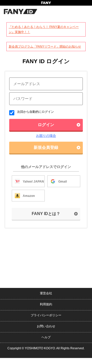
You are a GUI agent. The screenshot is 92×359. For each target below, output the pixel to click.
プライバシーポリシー (46, 315)
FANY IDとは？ (46, 213)
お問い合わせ (46, 326)
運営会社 (46, 293)
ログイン (46, 124)
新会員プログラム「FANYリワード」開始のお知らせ (45, 46)
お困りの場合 (46, 136)
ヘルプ (46, 337)
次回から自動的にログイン (35, 112)
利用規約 (46, 304)
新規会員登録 (46, 147)
